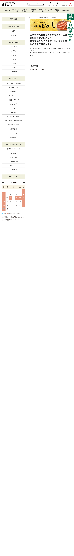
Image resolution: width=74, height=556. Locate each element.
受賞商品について (14, 165)
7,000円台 (14, 67)
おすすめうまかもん (13, 125)
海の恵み (13, 112)
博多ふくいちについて (13, 149)
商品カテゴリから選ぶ (42, 10)
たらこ (14, 108)
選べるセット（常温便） (14, 116)
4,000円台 (14, 55)
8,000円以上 (13, 71)
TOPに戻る (13, 19)
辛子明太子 (13, 92)
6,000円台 (14, 63)
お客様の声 (13, 170)
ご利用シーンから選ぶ (24, 10)
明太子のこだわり (14, 157)
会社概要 (13, 153)
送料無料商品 (13, 137)
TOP (30, 17)
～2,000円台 (13, 47)
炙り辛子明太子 (13, 96)
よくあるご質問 (57, 10)
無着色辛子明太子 (14, 100)
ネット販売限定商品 (13, 87)
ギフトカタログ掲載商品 (14, 83)
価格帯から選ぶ (33, 10)
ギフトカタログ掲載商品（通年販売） (41, 17)
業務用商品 (13, 129)
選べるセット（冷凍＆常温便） (13, 121)
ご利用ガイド (50, 10)
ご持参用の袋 (13, 133)
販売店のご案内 (13, 161)
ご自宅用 (13, 35)
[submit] (43, 4)
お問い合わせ (65, 10)
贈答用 (14, 31)
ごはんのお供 (13, 104)
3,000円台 (14, 51)
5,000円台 (14, 59)
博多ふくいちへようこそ (15, 10)
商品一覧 (7, 10)
